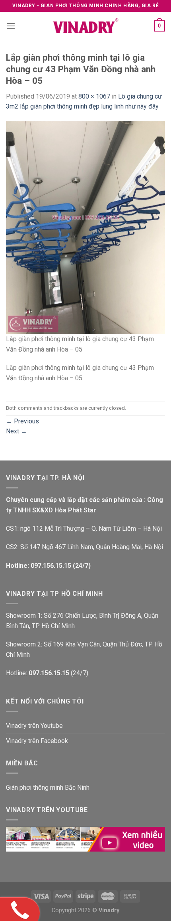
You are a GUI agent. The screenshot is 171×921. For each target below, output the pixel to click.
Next (16, 431)
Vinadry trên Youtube (34, 725)
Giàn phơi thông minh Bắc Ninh (47, 787)
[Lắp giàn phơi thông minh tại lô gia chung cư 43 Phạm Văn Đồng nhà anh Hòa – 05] (85, 227)
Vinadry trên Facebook (37, 741)
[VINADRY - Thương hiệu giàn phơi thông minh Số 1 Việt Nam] (85, 26)
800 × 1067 (94, 96)
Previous (22, 421)
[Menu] (11, 26)
